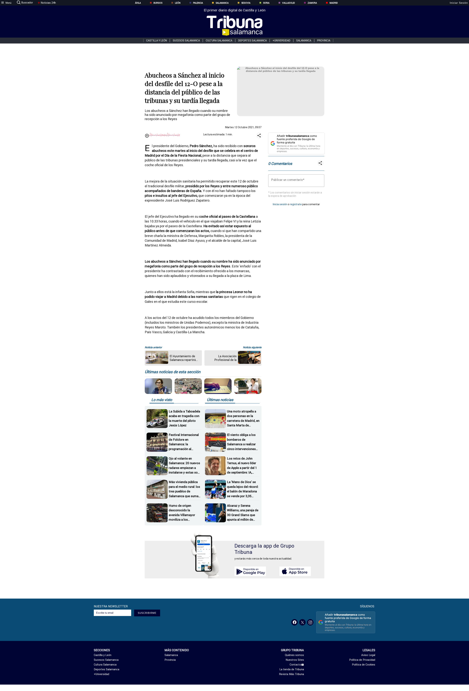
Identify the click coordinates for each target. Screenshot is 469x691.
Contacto (295, 664)
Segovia (245, 2)
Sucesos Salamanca (186, 40)
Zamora (312, 2)
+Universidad (281, 40)
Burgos (158, 2)
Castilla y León (156, 40)
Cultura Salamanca (219, 40)
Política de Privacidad (362, 659)
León (177, 2)
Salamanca (222, 2)
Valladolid (288, 2)
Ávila (138, 2)
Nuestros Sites (295, 659)
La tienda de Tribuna (291, 669)
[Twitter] (302, 622)
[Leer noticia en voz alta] (147, 136)
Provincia (323, 40)
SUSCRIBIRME (147, 613)
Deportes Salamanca (252, 40)
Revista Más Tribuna (291, 674)
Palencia (198, 2)
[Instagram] (310, 622)
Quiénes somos (294, 655)
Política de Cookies (363, 664)
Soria (266, 2)
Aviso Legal (368, 655)
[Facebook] (294, 622)
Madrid (334, 2)
